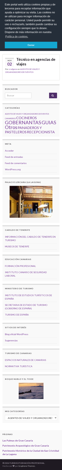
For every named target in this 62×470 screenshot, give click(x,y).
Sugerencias (11, 340)
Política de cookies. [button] (16, 36)
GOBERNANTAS (23, 122)
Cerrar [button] (31, 45)
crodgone (13, 69)
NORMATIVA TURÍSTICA (18, 366)
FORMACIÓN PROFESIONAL (20, 266)
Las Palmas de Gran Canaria (17, 440)
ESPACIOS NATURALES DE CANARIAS (25, 360)
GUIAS (49, 122)
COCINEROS (26, 118)
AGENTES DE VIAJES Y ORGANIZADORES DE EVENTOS (27, 114)
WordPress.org (13, 169)
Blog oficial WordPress (16, 334)
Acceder (9, 150)
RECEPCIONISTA (41, 132)
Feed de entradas (14, 156)
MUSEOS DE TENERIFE (17, 246)
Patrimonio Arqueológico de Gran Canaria (25, 445)
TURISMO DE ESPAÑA (17, 314)
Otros (11, 127)
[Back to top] (54, 462)
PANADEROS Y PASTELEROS (23, 129)
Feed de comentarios (16, 163)
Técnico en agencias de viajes (35, 61)
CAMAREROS (10, 118)
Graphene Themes (26, 466)
